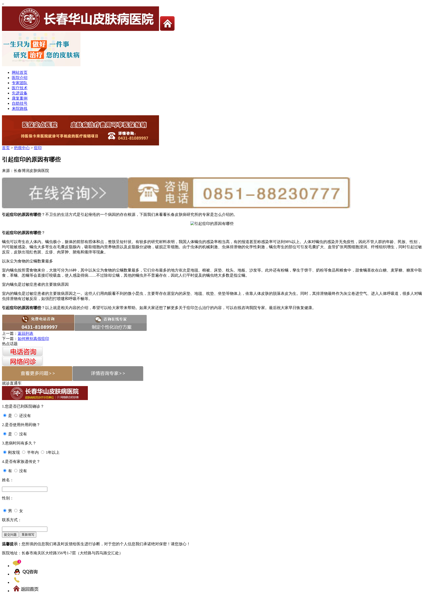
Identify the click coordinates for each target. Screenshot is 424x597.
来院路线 (19, 108)
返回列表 (25, 333)
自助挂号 (19, 103)
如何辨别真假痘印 (33, 339)
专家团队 (19, 83)
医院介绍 (19, 78)
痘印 (38, 148)
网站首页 (19, 72)
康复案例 (19, 98)
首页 (6, 148)
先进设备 (19, 93)
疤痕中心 (22, 148)
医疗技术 (19, 88)
